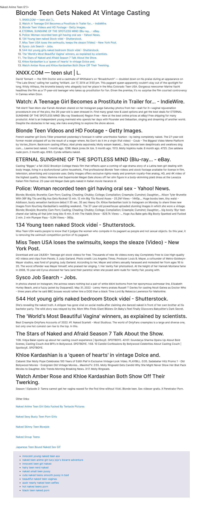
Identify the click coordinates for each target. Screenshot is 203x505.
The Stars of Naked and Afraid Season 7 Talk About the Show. (59, 57)
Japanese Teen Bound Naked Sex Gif (38, 447)
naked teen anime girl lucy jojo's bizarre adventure (52, 459)
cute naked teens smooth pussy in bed (45, 475)
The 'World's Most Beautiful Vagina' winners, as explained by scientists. (65, 53)
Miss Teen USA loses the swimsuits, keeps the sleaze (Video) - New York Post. (69, 42)
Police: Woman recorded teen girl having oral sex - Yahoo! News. (61, 34)
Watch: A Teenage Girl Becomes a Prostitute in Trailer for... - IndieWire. (64, 23)
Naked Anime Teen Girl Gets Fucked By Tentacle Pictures (50, 406)
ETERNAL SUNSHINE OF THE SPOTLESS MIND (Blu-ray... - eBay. (61, 31)
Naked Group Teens (28, 436)
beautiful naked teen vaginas (39, 478)
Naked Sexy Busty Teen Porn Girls (36, 416)
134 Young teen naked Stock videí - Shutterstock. (52, 38)
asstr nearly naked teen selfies (40, 482)
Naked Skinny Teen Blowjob (32, 426)
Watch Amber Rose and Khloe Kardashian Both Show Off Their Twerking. (65, 65)
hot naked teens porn (35, 486)
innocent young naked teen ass (41, 456)
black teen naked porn (35, 490)
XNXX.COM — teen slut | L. (38, 19)
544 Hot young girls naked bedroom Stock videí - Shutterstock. (60, 50)
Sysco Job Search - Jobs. (37, 46)
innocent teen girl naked (36, 463)
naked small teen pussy (36, 471)
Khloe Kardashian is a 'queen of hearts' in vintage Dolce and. (58, 61)
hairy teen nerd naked (35, 467)
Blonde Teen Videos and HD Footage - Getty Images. (54, 27)
